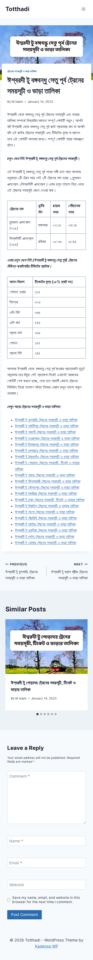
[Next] (80, 665)
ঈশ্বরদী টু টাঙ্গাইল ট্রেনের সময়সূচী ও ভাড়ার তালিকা (47, 506)
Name (16, 841)
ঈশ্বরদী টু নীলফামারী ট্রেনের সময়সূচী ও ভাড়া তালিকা (47, 481)
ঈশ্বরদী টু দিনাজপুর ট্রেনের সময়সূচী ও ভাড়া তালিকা (47, 444)
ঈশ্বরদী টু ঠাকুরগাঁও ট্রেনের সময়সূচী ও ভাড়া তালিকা (47, 456)
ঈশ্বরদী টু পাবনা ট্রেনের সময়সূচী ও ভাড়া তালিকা (45, 475)
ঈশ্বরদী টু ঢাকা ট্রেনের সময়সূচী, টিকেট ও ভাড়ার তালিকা (49, 500)
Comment (19, 776)
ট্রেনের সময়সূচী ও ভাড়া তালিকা (22, 71)
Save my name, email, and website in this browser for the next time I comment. (46, 899)
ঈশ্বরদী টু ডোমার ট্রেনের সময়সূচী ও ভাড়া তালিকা (45, 543)
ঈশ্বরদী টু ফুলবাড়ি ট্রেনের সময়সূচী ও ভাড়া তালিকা (46, 420)
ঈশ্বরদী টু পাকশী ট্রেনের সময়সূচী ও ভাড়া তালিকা (45, 432)
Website (16, 885)
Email (15, 863)
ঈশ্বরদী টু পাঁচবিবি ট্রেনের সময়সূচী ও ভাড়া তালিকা (46, 518)
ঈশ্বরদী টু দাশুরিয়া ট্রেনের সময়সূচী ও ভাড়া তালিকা (46, 493)
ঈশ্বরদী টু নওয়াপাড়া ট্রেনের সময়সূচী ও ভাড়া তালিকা (47, 438)
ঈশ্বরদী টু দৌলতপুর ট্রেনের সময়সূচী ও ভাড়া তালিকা (47, 487)
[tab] (37, 714)
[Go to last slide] (13, 665)
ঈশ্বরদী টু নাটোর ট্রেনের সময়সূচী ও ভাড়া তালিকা (45, 524)
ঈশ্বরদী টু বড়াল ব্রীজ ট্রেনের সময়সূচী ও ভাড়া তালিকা (69, 571)
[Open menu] (83, 8)
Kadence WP (46, 946)
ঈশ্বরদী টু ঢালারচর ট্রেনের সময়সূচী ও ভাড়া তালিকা (46, 450)
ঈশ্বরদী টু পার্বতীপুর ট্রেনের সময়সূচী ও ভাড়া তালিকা (46, 426)
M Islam (17, 101)
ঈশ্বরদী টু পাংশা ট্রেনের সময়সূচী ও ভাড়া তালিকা (44, 512)
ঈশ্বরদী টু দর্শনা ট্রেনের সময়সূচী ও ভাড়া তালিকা (44, 536)
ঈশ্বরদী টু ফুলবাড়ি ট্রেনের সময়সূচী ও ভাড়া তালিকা (21, 571)
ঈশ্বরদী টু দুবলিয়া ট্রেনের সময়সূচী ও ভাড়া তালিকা (46, 530)
